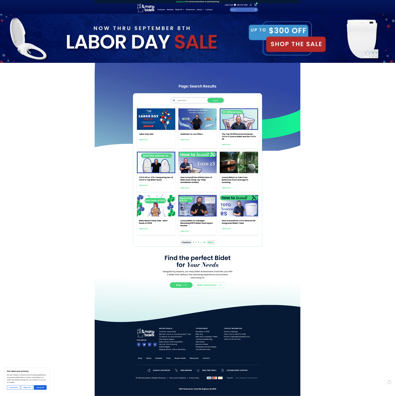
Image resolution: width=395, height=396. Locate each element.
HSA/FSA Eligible (164, 347)
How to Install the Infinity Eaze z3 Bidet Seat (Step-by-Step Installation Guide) (196, 180)
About (199, 9)
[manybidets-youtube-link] (144, 345)
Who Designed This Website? (247, 378)
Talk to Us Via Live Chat (232, 339)
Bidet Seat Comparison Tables (206, 337)
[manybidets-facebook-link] (139, 345)
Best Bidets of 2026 (202, 332)
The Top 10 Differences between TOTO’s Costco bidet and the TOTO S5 (239, 136)
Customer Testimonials (167, 332)
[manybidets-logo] (146, 7)
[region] (26, 380)
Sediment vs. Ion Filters (191, 134)
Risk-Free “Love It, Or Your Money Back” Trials (175, 334)
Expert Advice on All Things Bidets (171, 342)
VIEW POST (143, 140)
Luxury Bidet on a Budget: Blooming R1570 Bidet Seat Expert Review (196, 223)
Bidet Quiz (199, 334)
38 (204, 242)
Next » (211, 242)
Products (161, 9)
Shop (140, 358)
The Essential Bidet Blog (204, 339)
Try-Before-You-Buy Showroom (170, 337)
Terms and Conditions (177, 378)
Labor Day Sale (146, 134)
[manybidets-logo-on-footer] (146, 333)
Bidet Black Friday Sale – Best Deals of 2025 (153, 221)
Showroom (190, 9)
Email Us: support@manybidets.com (237, 337)
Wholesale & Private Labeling (206, 347)
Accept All (40, 387)
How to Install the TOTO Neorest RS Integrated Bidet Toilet (238, 221)
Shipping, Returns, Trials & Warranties (172, 349)
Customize (13, 387)
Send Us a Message (231, 332)
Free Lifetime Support (166, 339)
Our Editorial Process (203, 349)
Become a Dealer (202, 344)
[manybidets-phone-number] (236, 5)
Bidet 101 (178, 9)
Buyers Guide (180, 358)
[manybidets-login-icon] (251, 5)
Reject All (27, 387)
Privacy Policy (194, 378)
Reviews (170, 9)
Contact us (180, 2)
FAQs (168, 358)
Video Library (200, 342)
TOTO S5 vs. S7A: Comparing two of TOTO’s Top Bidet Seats (156, 178)
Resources (194, 358)
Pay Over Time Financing (168, 344)
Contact (209, 9)
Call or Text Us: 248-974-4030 (235, 334)
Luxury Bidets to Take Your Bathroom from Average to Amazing (235, 180)
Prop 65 (230, 378)
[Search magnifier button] (256, 10)
